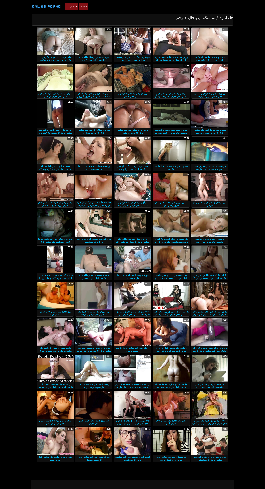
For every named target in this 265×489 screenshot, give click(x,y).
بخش (84, 6)
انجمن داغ (71, 6)
